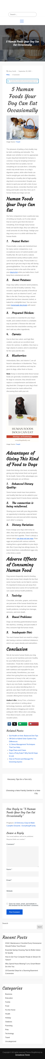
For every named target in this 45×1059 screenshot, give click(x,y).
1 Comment (15, 75)
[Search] (28, 14)
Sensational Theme (22, 1055)
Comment (10, 844)
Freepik (18, 142)
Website (9, 891)
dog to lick (14, 272)
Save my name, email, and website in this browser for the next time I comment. (24, 904)
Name (9, 869)
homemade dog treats (19, 305)
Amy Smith (12, 71)
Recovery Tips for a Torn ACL (19, 779)
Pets (8, 75)
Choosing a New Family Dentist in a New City (23, 791)
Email (9, 880)
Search (5, 923)
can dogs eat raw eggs (25, 538)
